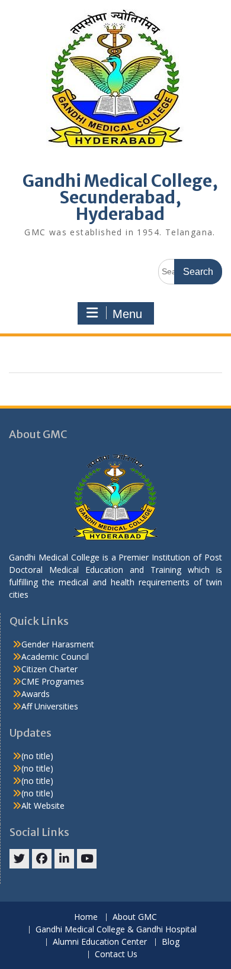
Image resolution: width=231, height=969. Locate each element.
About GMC (135, 917)
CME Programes (52, 681)
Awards (35, 693)
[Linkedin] (64, 858)
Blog (170, 942)
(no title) (37, 755)
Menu (127, 313)
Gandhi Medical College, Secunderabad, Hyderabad (120, 197)
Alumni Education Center (100, 942)
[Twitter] (19, 858)
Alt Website (43, 805)
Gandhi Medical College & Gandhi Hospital (116, 930)
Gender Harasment (57, 644)
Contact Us (116, 954)
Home (86, 917)
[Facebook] (42, 858)
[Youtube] (87, 858)
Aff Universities (49, 706)
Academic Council (55, 656)
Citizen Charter (49, 669)
